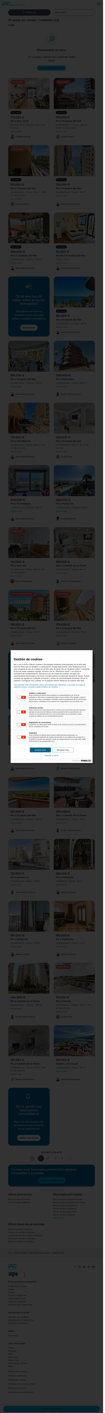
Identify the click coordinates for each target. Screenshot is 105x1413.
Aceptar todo (40, 750)
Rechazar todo (63, 750)
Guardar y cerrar (52, 755)
